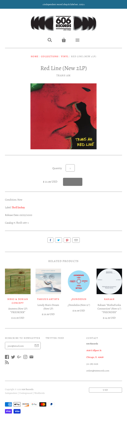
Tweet (58, 240)
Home (35, 56)
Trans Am (63, 75)
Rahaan (109, 299)
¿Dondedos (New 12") (79, 305)
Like (50, 240)
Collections (49, 56)
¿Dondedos (78, 299)
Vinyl (65, 56)
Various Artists (48, 299)
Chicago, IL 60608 (95, 357)
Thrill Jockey (18, 207)
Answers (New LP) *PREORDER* (17, 310)
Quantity (57, 168)
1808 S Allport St (94, 350)
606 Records (27, 389)
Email (76, 240)
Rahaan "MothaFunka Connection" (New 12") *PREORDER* (109, 308)
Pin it (67, 240)
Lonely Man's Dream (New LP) (48, 306)
